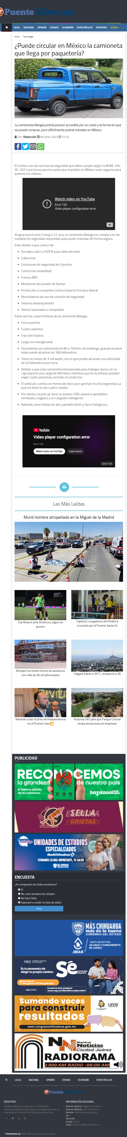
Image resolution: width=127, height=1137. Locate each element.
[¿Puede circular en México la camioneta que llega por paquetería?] (18, 146)
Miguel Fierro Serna (83, 1106)
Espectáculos (85, 27)
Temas (6, 36)
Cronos (54, 27)
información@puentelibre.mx (83, 1124)
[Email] (32, 146)
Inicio (17, 36)
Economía (67, 27)
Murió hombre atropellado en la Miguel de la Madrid (69, 517)
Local (17, 27)
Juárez (73, 1121)
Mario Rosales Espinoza (81, 1112)
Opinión (42, 27)
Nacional (28, 27)
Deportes (101, 27)
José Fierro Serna (82, 1109)
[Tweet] (25, 146)
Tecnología (28, 36)
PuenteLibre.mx (13, 1133)
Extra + (114, 27)
